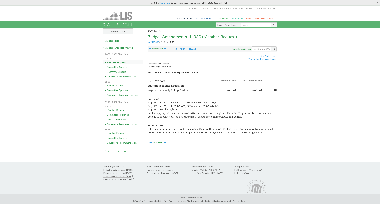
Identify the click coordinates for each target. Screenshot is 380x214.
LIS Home (181, 197)
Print (174, 49)
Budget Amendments (227, 24)
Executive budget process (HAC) (116, 173)
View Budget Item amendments (262, 59)
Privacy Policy (238, 8)
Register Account (262, 8)
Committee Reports (118, 151)
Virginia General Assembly (200, 8)
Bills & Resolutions (204, 18)
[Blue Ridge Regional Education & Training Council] (150, 48)
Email (193, 49)
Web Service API (255, 170)
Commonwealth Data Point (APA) (117, 176)
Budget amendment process (159, 170)
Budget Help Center (242, 173)
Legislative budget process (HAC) (117, 170)
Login (274, 8)
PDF (184, 49)
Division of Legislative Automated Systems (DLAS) (225, 201)
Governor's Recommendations (122, 76)
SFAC (215, 170)
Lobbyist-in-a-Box (194, 197)
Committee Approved (118, 67)
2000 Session (117, 31)
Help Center (165, 2)
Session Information (184, 18)
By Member (153, 41)
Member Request (116, 62)
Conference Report (116, 71)
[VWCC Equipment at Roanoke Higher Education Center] (165, 48)
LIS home (249, 8)
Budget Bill (112, 40)
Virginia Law (237, 18)
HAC (210, 170)
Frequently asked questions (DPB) (117, 179)
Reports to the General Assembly (261, 18)
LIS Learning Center (221, 8)
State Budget (222, 18)
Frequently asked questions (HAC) (161, 173)
